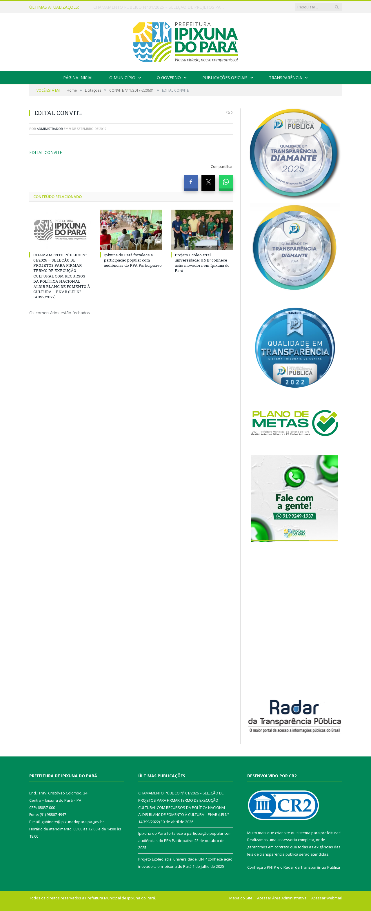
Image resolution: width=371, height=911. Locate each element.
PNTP (271, 867)
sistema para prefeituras (319, 832)
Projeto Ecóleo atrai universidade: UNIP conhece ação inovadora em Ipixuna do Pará (202, 262)
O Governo (169, 77)
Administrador (50, 128)
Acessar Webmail (326, 898)
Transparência (285, 77)
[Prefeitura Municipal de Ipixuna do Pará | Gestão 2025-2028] (185, 41)
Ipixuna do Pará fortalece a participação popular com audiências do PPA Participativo (160, 7)
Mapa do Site (240, 898)
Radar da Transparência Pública (311, 867)
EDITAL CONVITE (45, 152)
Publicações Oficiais (225, 77)
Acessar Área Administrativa (282, 898)
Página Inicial (78, 77)
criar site (282, 832)
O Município (122, 77)
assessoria (287, 839)
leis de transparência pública (272, 854)
